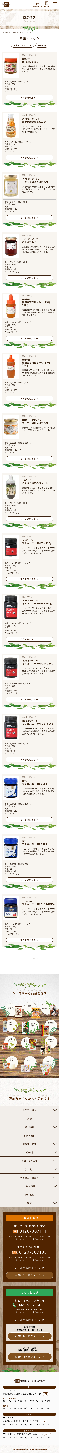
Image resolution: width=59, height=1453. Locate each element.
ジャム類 (42, 45)
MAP (45, 1394)
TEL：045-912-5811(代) (15, 1408)
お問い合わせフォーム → (29, 1275)
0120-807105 (33, 1252)
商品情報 (16, 32)
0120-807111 (32, 1231)
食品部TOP (7, 32)
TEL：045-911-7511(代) (15, 1401)
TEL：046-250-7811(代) (15, 1438)
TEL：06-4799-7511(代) (15, 1425)
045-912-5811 (32, 1305)
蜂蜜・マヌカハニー (23, 45)
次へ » (35, 958)
